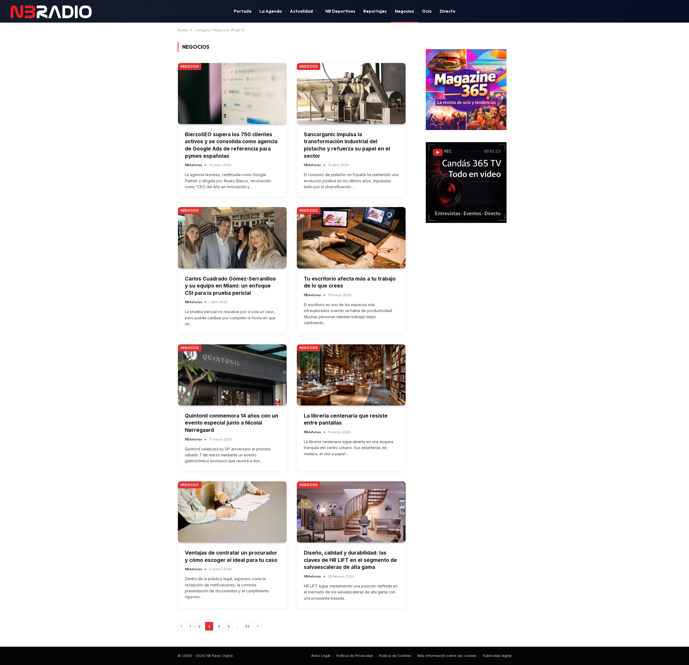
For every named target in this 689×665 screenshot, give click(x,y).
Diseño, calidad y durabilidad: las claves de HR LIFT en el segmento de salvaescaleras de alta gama (350, 560)
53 (247, 626)
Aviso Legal (320, 655)
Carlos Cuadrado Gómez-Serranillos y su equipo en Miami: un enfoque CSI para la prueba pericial (230, 286)
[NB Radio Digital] (51, 11)
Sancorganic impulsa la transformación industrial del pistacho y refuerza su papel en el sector (347, 145)
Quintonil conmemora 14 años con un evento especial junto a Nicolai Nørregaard (231, 423)
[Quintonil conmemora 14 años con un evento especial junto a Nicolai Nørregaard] (232, 374)
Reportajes (375, 11)
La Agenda (270, 11)
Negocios (404, 11)
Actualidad (301, 11)
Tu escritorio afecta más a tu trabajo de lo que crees (350, 282)
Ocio (427, 11)
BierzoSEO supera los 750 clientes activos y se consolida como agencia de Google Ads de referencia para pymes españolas (231, 145)
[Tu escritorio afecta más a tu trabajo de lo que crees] (351, 237)
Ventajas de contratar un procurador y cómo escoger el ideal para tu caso (231, 556)
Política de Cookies (395, 655)
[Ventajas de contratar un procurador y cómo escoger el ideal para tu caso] (232, 511)
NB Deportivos (340, 11)
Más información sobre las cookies (447, 655)
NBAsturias (193, 165)
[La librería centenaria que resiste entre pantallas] (351, 374)
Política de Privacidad (354, 655)
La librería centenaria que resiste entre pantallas (346, 419)
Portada (242, 11)
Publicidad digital (497, 655)
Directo (447, 11)
